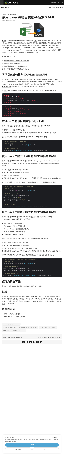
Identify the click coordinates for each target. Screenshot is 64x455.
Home (4, 7)
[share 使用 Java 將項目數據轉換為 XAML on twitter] (23, 342)
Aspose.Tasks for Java (50, 79)
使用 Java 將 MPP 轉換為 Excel (14, 317)
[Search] (62, 2)
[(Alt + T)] (9, 7)
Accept (32, 444)
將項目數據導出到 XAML (12, 63)
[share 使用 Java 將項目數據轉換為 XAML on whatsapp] (37, 342)
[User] (58, 2)
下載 (5, 90)
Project (15, 84)
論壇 (3, 303)
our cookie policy (13, 441)
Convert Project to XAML (10, 327)
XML (35, 40)
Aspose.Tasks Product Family (11, 324)
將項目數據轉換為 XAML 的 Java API (16, 61)
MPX (58, 82)
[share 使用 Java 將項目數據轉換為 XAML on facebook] (34, 342)
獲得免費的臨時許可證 (14, 286)
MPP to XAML (7, 331)
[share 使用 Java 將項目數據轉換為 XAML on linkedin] (27, 342)
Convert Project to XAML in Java (28, 327)
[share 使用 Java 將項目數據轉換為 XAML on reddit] (30, 342)
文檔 (9, 301)
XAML (4, 40)
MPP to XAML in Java (19, 331)
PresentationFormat (9, 219)
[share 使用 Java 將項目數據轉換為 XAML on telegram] (41, 342)
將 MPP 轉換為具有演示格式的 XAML (16, 69)
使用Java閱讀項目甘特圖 (12, 314)
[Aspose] (11, 2)
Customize (18, 449)
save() (9, 133)
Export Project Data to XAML (47, 327)
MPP (49, 82)
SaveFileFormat (43, 133)
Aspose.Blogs (11, 14)
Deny (45, 449)
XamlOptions (6, 86)
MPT (53, 82)
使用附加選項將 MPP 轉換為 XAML (15, 66)
